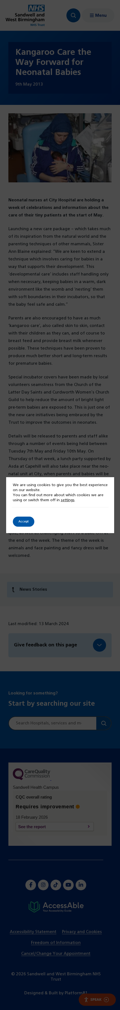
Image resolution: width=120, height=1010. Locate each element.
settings (68, 500)
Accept (23, 521)
